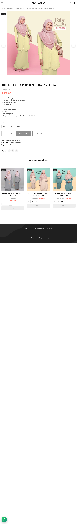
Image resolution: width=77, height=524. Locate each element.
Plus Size (10, 8)
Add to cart (23, 133)
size (2, 122)
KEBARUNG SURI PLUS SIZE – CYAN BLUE (64, 195)
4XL (3, 204)
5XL (7, 204)
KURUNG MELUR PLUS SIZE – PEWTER (12, 195)
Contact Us (49, 228)
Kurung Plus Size (20, 8)
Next (73, 45)
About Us (27, 228)
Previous (3, 45)
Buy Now (39, 133)
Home (3, 8)
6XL (11, 204)
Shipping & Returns (38, 228)
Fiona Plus (9, 145)
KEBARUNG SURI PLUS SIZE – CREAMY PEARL (38, 195)
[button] (4, 126)
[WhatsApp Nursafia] (4, 519)
